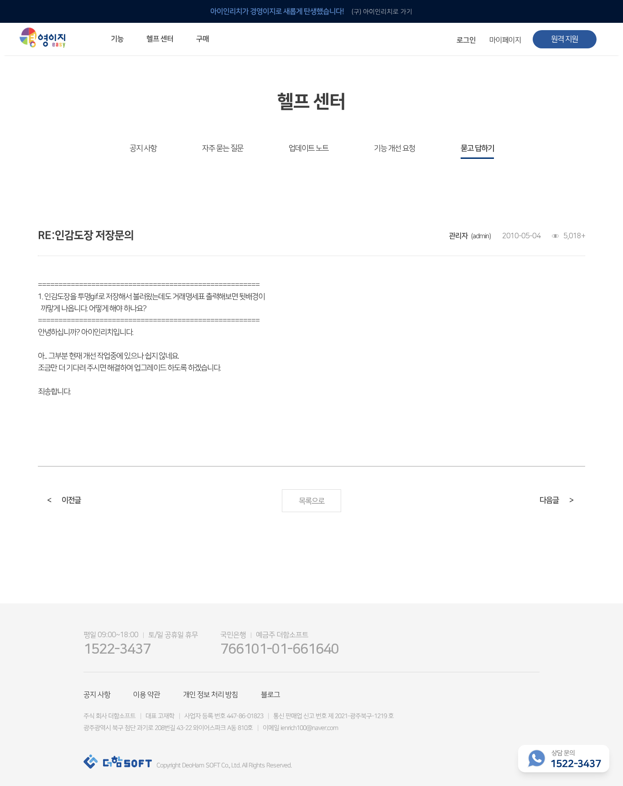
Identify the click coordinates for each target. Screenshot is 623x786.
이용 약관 (146, 695)
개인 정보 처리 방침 (210, 695)
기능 (117, 39)
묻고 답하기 (477, 148)
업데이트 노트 (308, 148)
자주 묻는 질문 (222, 148)
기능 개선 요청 (394, 148)
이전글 (64, 500)
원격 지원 (564, 39)
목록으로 (311, 501)
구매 (202, 39)
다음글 (556, 500)
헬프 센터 (159, 39)
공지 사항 (143, 148)
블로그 (270, 695)
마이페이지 (505, 40)
